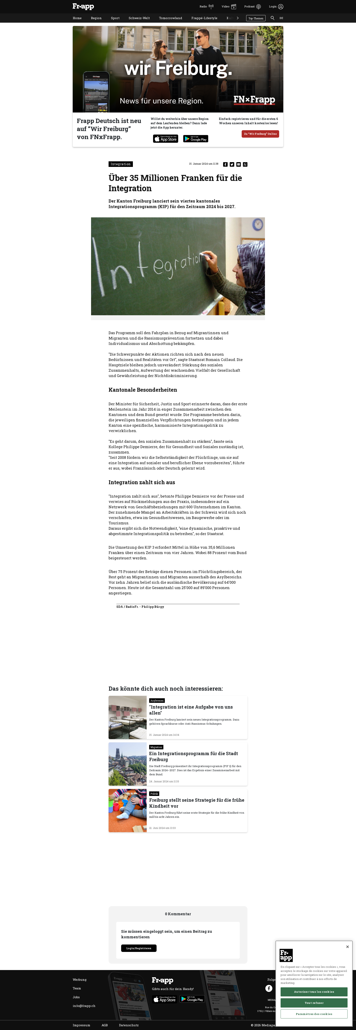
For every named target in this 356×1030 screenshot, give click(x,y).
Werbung (80, 979)
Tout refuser (314, 1003)
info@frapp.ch (84, 1006)
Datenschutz (129, 1025)
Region (93, 23)
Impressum (81, 1025)
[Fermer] (347, 946)
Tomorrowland (167, 23)
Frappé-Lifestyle (201, 23)
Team (77, 988)
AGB (105, 1025)
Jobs (76, 997)
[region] (314, 984)
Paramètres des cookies (314, 1014)
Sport (112, 23)
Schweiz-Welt (136, 23)
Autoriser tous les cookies (314, 992)
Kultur (229, 23)
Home (74, 23)
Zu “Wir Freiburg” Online (260, 133)
